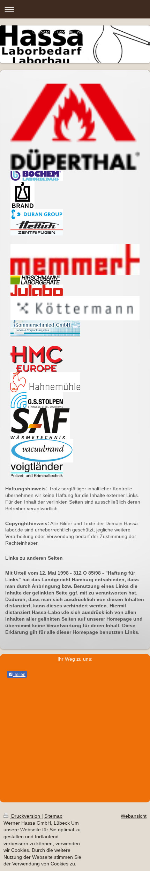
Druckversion (26, 816)
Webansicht (134, 816)
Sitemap (53, 816)
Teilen (19, 674)
